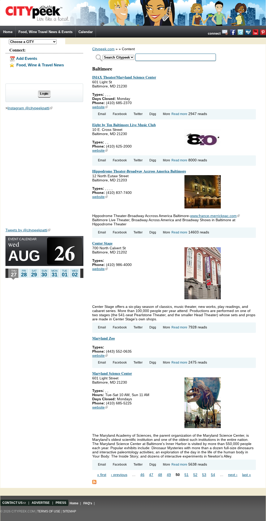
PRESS (61, 503)
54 (213, 475)
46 (142, 475)
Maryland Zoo (103, 338)
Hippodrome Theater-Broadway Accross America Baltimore (139, 171)
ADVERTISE (41, 503)
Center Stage (102, 243)
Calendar (85, 32)
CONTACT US (14, 503)
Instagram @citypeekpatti (30, 108)
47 (151, 475)
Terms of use (48, 511)
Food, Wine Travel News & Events (45, 32)
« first (101, 475)
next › (232, 475)
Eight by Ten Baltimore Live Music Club (124, 125)
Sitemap (69, 511)
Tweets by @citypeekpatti (27, 230)
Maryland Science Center (112, 373)
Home (7, 32)
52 (195, 475)
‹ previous (119, 475)
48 (160, 475)
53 (204, 475)
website (100, 107)
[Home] (133, 12)
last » (246, 475)
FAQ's (87, 503)
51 (186, 475)
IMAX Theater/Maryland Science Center (124, 77)
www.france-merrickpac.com (215, 216)
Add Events (26, 58)
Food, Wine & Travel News (39, 65)
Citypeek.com (103, 49)
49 (169, 475)
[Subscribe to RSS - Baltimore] (94, 482)
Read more (179, 114)
